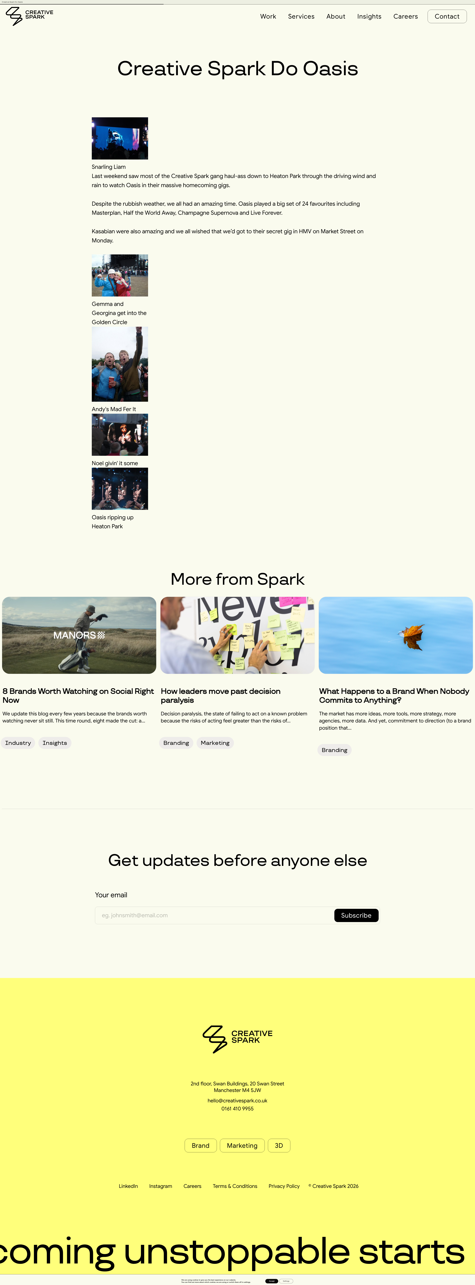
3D (279, 1145)
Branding (176, 743)
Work (268, 16)
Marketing (215, 743)
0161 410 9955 (237, 1108)
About (336, 16)
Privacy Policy (284, 1186)
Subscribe (356, 915)
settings (247, 1282)
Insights (369, 16)
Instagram (160, 1186)
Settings (286, 1281)
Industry (18, 743)
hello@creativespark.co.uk (237, 1100)
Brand (201, 1145)
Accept (271, 1281)
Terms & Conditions (235, 1186)
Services (301, 16)
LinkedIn (128, 1186)
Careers (405, 16)
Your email (111, 894)
